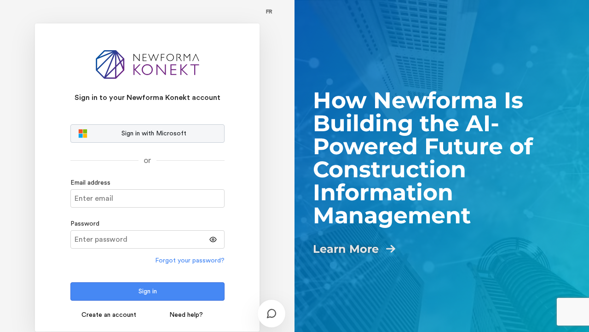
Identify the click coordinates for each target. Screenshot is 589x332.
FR (269, 11)
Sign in (148, 291)
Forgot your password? (190, 260)
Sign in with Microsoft (153, 133)
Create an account (108, 315)
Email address (90, 183)
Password (84, 224)
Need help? (186, 315)
